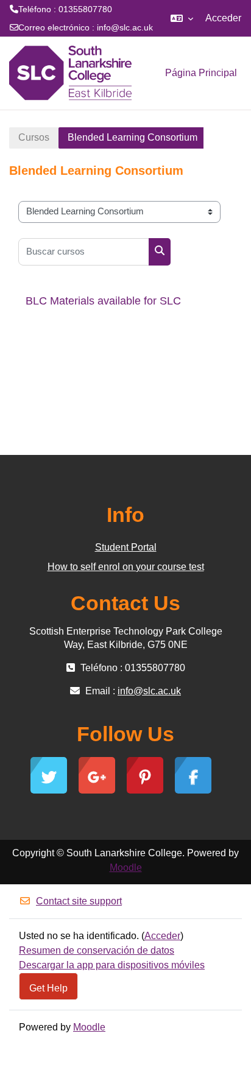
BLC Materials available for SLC (103, 301)
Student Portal (126, 547)
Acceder (223, 18)
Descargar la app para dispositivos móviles (112, 965)
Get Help (48, 987)
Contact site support (79, 901)
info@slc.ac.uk (125, 27)
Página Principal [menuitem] (201, 73)
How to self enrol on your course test (126, 567)
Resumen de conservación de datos (96, 950)
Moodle (126, 867)
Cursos (33, 137)
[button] (181, 18)
